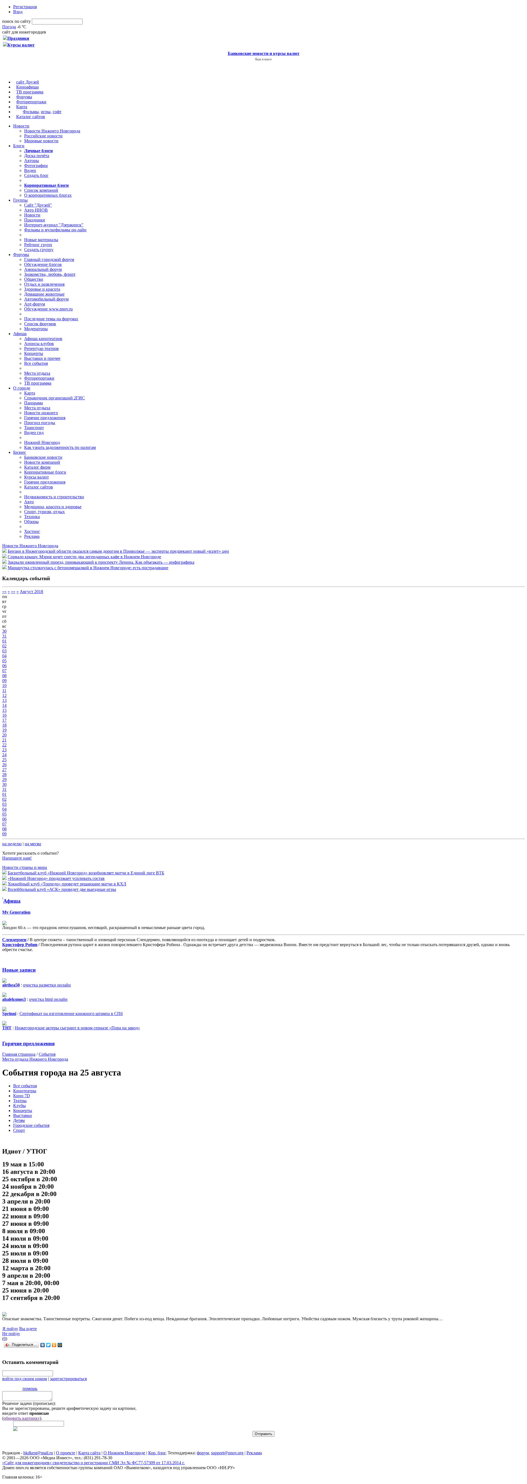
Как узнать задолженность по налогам (60, 447)
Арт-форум (34, 304)
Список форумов (40, 323)
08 (4, 675)
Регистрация (25, 6)
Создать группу (39, 249)
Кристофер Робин (19, 944)
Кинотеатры (24, 1090)
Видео (30, 170)
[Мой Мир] (60, 1345)
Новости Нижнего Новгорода (52, 131)
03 (4, 651)
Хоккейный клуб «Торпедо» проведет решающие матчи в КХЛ (67, 884)
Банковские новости (43, 457)
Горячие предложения (44, 417)
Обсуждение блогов (43, 264)
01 (4, 641)
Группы (20, 200)
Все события (36, 363)
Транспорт (34, 427)
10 (4, 685)
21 (4, 740)
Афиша (20, 333)
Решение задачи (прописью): (29, 1403)
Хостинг (32, 531)
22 (4, 745)
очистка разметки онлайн (47, 985)
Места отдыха (37, 373)
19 (4, 730)
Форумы (24, 97)
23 (4, 749)
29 (4, 779)
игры (46, 111)
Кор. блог (157, 1452)
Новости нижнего (41, 412)
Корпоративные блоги (45, 472)
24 (4, 754)
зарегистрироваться (68, 1378)
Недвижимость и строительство (54, 496)
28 (4, 774)
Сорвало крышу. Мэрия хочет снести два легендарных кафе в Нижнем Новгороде (84, 556)
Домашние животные (44, 294)
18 (4, 725)
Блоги (18, 145)
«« (4, 591)
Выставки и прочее (42, 358)
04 (4, 656)
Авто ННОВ (36, 210)
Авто (29, 501)
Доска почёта (36, 155)
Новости (21, 126)
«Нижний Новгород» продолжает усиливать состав (56, 878)
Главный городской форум (49, 259)
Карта (21, 106)
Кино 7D (21, 1095)
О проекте (65, 1452)
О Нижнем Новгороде (124, 1452)
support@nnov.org (227, 1452)
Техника (32, 516)
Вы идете (28, 1328)
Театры (20, 1100)
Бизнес (19, 452)
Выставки (22, 1115)
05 (4, 660)
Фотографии (36, 165)
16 (4, 715)
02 (4, 646)
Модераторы (36, 328)
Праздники (34, 220)
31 (4, 636)
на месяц (33, 843)
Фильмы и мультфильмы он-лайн (55, 229)
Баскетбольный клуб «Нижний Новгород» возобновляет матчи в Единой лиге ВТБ (86, 873)
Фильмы (31, 111)
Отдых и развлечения (44, 284)
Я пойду (10, 1328)
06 (4, 665)
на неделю (12, 843)
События (47, 1054)
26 (4, 764)
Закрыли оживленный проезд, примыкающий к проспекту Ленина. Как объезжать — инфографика (101, 562)
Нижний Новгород (42, 442)
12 (4, 695)
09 (4, 680)
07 (4, 670)
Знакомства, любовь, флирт (49, 274)
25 (4, 759)
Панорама (33, 403)
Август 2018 (31, 591)
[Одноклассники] (54, 1345)
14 (4, 705)
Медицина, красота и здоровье (53, 506)
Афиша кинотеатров (43, 338)
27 (4, 769)
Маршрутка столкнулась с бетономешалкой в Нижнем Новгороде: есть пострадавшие (88, 567)
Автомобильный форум (46, 299)
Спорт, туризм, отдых (44, 511)
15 (4, 710)
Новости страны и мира (24, 867)
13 (4, 700)
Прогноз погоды (39, 422)
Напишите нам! (17, 858)
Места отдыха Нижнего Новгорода (35, 1059)
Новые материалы (41, 239)
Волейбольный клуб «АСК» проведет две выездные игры (62, 889)
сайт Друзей (27, 82)
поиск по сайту (16, 21)
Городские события (31, 1125)
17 (4, 720)
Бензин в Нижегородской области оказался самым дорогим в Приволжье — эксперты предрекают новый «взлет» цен (118, 551)
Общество (33, 279)
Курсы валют (36, 477)
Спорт (19, 1130)
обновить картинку (22, 1418)
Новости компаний (42, 462)
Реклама (32, 536)
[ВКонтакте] (43, 1345)
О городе (21, 388)
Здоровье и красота (42, 289)
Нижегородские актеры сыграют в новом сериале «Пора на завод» (77, 1028)
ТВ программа (29, 92)
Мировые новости (41, 140)
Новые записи (19, 970)
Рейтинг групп (38, 244)
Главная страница (18, 1054)
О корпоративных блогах (48, 195)
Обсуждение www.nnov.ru (48, 309)
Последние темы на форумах (51, 318)
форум (203, 1452)
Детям (19, 1120)
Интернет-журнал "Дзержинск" (53, 225)
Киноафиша (27, 87)
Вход (18, 11)
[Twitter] (48, 1345)
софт (57, 111)
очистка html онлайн (48, 999)
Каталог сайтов (30, 116)
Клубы (19, 1105)
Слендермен (14, 939)
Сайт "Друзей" (38, 205)
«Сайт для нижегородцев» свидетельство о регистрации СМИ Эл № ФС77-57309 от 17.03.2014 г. (93, 1462)
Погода (9, 26)
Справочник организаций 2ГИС (54, 398)
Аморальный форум (43, 269)
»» (13, 591)
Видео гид (34, 432)
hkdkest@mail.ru (38, 1452)
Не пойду (11, 1333)
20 (4, 735)
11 (4, 690)
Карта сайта (89, 1452)
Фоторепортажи (31, 101)
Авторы (31, 160)
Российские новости (43, 136)
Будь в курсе (263, 59)
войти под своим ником (24, 1378)
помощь (30, 1388)
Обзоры (31, 521)
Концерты (33, 353)
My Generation (16, 912)
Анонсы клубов (39, 343)
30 (4, 631)
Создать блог (36, 175)
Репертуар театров (41, 348)
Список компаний (41, 190)
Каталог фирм (37, 467)
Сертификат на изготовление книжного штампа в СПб (71, 1013)
